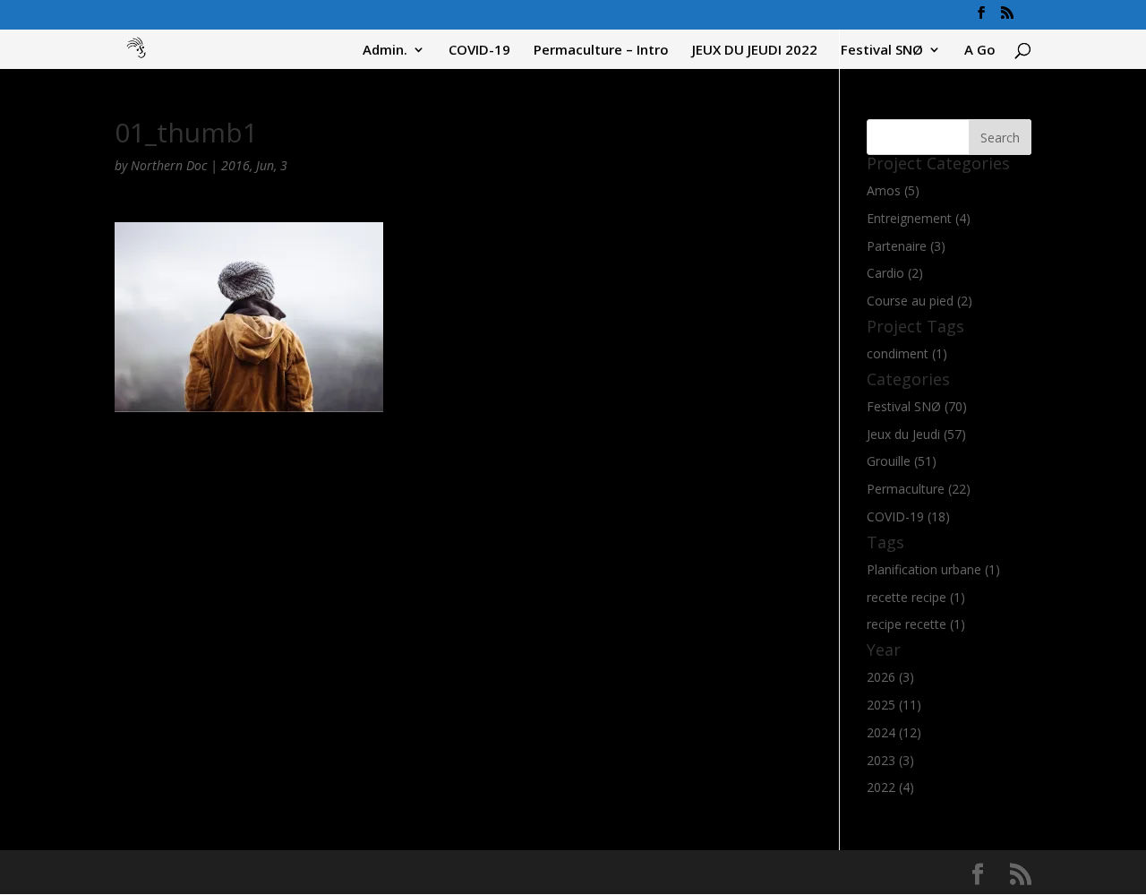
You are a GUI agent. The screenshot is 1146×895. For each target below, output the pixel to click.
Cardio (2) (895, 272)
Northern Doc (169, 165)
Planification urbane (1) (933, 569)
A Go (980, 50)
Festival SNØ (882, 50)
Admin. (385, 50)
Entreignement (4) (919, 218)
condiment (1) (907, 353)
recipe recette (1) (916, 624)
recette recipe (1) (916, 597)
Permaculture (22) (919, 488)
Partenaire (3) (906, 245)
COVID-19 (479, 50)
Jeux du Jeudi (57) (916, 434)
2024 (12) (894, 732)
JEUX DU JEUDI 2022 (754, 50)
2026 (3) (890, 676)
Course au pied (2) (919, 300)
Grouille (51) (901, 460)
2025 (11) (894, 704)
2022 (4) (890, 787)
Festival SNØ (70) (917, 406)
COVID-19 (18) (908, 516)
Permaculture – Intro (601, 50)
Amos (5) (893, 190)
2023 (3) (890, 760)
